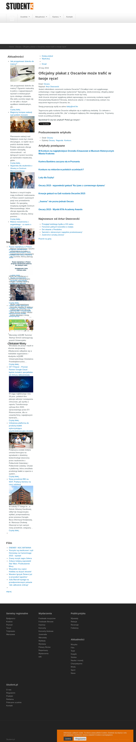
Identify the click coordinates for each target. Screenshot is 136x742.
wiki (40, 657)
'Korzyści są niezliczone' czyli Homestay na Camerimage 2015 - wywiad (21, 553)
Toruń (8, 628)
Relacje (74, 622)
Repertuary (43, 650)
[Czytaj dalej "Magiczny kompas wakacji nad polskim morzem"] (22, 124)
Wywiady (74, 618)
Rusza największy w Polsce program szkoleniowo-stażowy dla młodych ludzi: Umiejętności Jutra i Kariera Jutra (20, 252)
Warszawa (10, 634)
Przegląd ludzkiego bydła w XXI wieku (57, 224)
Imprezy (42, 625)
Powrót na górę (45, 239)
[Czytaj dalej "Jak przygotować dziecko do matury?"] (22, 73)
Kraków (9, 622)
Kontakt (69, 17)
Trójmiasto (10, 631)
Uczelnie (24, 17)
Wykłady (42, 641)
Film (72, 648)
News (73, 673)
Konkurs (67, 140)
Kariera (55, 17)
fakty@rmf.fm (72, 106)
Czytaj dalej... (16, 109)
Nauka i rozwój (77, 660)
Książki (74, 654)
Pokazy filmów (44, 647)
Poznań (9, 625)
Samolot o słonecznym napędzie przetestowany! (62, 232)
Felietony (74, 628)
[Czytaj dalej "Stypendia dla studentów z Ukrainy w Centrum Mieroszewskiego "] (22, 180)
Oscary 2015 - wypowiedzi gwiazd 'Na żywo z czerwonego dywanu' (72, 185)
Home (11, 47)
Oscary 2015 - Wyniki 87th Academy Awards (60, 209)
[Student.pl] (19, 7)
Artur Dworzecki (52, 86)
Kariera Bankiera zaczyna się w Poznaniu (59, 161)
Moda (73, 667)
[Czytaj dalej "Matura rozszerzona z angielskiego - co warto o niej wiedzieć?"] (22, 236)
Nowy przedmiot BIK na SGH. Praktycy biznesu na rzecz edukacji (20, 481)
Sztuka (73, 657)
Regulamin (10, 693)
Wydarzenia (43, 653)
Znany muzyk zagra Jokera (20, 558)
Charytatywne (76, 664)
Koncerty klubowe (46, 631)
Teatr (73, 651)
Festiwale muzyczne (47, 618)
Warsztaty (43, 637)
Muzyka (74, 644)
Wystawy (42, 644)
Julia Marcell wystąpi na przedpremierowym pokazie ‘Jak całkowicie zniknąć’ (20, 582)
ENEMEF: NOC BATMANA (20, 548)
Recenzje (75, 625)
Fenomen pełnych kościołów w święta (57, 227)
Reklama (10, 699)
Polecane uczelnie (14, 702)
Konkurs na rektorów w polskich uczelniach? (61, 169)
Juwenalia (43, 634)
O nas (8, 690)
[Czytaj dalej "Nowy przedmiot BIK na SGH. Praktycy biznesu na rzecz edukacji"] (21, 495)
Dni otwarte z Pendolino (52, 229)
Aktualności (40, 17)
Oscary (18, 47)
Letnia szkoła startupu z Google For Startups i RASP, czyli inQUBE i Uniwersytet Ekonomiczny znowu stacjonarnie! (21, 310)
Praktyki (9, 696)
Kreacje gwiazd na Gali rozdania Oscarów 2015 (62, 193)
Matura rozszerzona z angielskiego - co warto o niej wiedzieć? (20, 224)
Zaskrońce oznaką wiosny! (53, 235)
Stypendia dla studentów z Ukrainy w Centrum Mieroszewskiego (21, 168)
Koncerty (42, 628)
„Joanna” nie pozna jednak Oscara (56, 201)
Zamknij (68, 739)
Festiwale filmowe (46, 622)
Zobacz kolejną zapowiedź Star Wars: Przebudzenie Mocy (20, 563)
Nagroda (59, 140)
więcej (8, 591)
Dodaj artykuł (47, 56)
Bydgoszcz (10, 618)
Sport (73, 670)
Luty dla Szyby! (46, 177)
